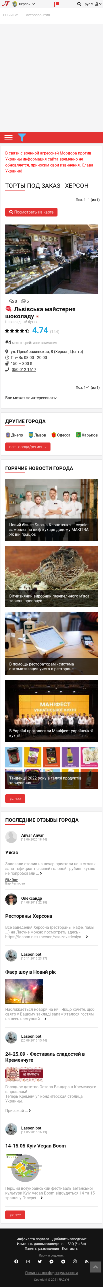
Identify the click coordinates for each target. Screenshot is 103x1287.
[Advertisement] (51, 78)
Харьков (90, 435)
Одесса (63, 435)
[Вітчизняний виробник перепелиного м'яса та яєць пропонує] (51, 606)
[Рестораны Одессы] (54, 436)
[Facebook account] (16, 1261)
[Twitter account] (39, 1261)
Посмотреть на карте (33, 212)
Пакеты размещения (42, 1248)
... (38, 874)
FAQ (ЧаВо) (77, 1244)
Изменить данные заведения (40, 1244)
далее (15, 798)
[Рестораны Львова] (31, 436)
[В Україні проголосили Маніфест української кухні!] (51, 740)
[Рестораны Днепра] (8, 436)
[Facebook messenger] (51, 1261)
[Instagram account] (28, 1261)
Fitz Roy (11, 880)
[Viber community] (75, 1261)
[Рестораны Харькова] (79, 436)
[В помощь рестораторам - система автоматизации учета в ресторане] (51, 674)
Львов (40, 435)
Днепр (17, 435)
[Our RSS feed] (86, 1261)
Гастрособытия (37, 15)
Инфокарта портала (32, 1239)
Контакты (70, 1248)
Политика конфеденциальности (51, 1273)
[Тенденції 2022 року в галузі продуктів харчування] (51, 788)
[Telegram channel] (63, 1261)
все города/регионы (27, 446)
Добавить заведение (69, 1239)
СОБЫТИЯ (11, 15)
